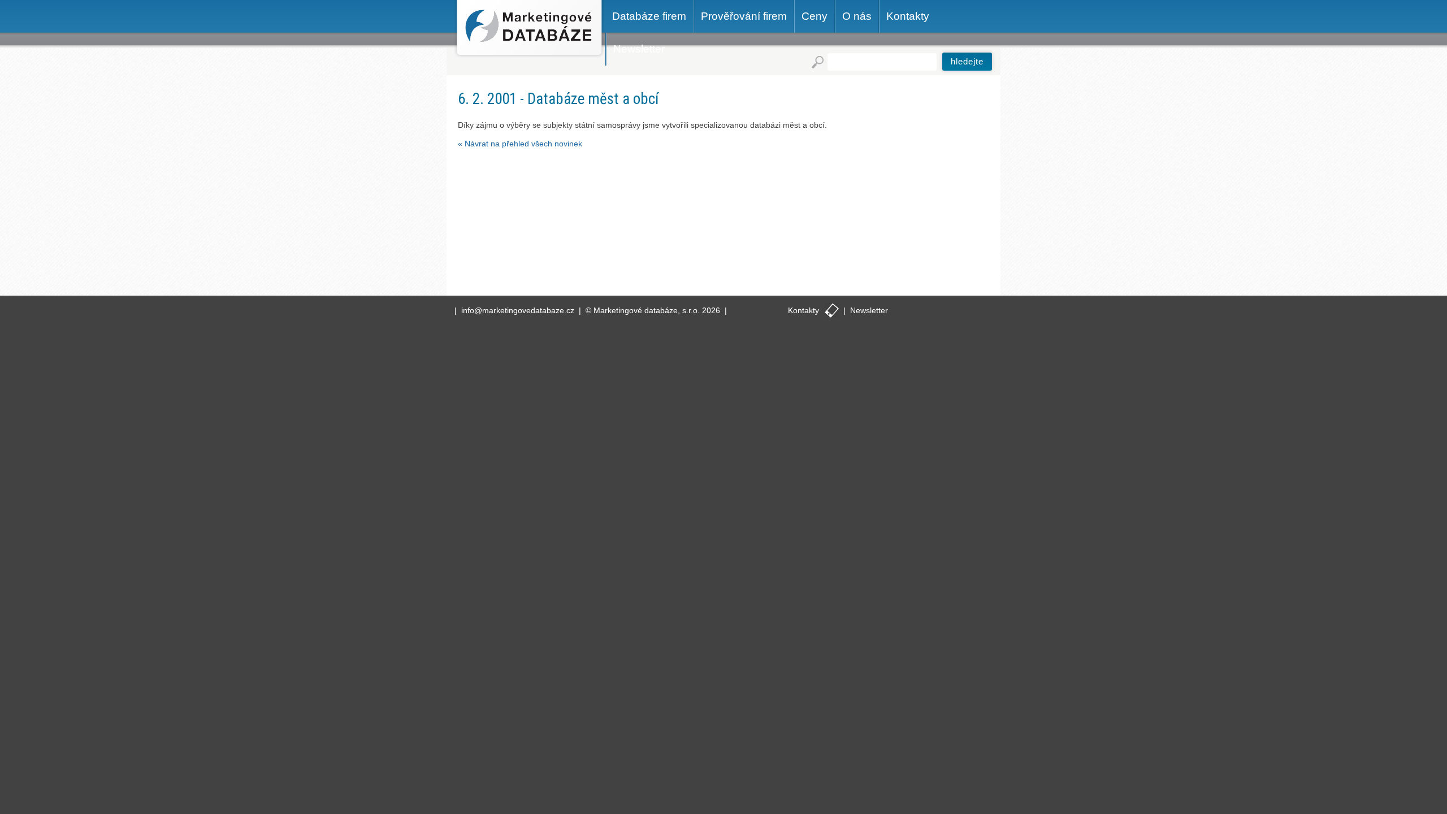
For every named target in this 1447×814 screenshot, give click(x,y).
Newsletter (869, 310)
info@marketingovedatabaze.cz (517, 310)
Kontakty (803, 310)
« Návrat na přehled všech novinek (520, 144)
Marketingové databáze (495, 6)
